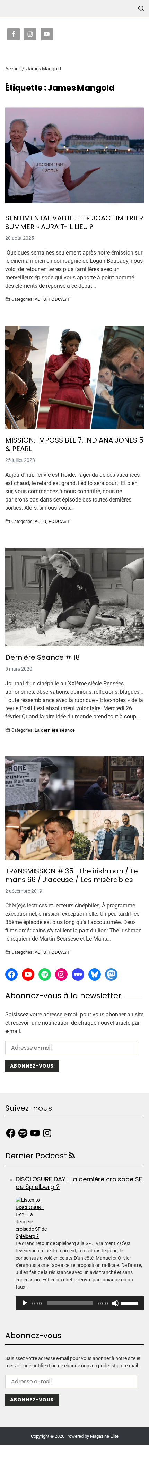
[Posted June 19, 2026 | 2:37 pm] (80, 1218)
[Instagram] (61, 974)
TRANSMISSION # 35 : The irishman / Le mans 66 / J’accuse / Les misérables (71, 875)
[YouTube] (28, 974)
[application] (80, 1303)
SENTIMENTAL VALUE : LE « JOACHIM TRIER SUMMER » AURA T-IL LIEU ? (74, 222)
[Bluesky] (94, 974)
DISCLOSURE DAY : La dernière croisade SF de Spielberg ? (79, 1183)
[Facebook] (11, 974)
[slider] (130, 1302)
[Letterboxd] (78, 974)
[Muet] (115, 1303)
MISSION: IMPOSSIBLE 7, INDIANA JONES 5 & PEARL (74, 444)
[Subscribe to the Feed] (72, 1155)
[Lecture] (24, 1303)
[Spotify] (44, 974)
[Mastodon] (111, 974)
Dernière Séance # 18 (42, 657)
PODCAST (59, 299)
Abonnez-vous (32, 1065)
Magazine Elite (104, 1436)
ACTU (40, 299)
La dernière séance (55, 729)
